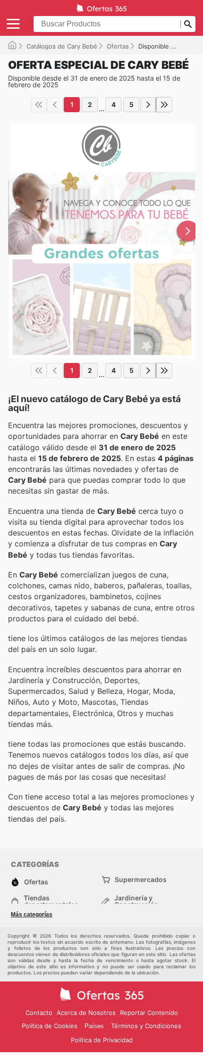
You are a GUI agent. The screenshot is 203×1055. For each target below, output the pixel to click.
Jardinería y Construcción (136, 901)
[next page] (148, 104)
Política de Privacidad (102, 1040)
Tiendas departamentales (51, 901)
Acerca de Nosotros (86, 1012)
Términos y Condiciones (146, 1026)
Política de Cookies (49, 1026)
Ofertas (118, 46)
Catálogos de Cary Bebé (61, 46)
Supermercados (141, 879)
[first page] (39, 104)
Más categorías (31, 914)
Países (94, 1026)
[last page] (164, 104)
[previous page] (55, 104)
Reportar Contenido (149, 1012)
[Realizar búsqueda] (187, 24)
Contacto (38, 1012)
